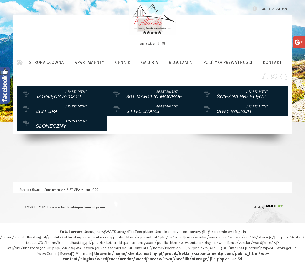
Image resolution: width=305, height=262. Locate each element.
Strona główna (46, 63)
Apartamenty (89, 63)
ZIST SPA (47, 111)
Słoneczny (51, 126)
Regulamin (181, 63)
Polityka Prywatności (227, 63)
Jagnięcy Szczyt (59, 96)
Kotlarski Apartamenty (152, 18)
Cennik (122, 63)
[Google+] (298, 40)
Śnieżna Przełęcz (241, 96)
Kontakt (272, 63)
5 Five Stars (142, 111)
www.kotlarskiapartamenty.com (78, 207)
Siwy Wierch (234, 111)
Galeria (149, 63)
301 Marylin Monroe (154, 96)
